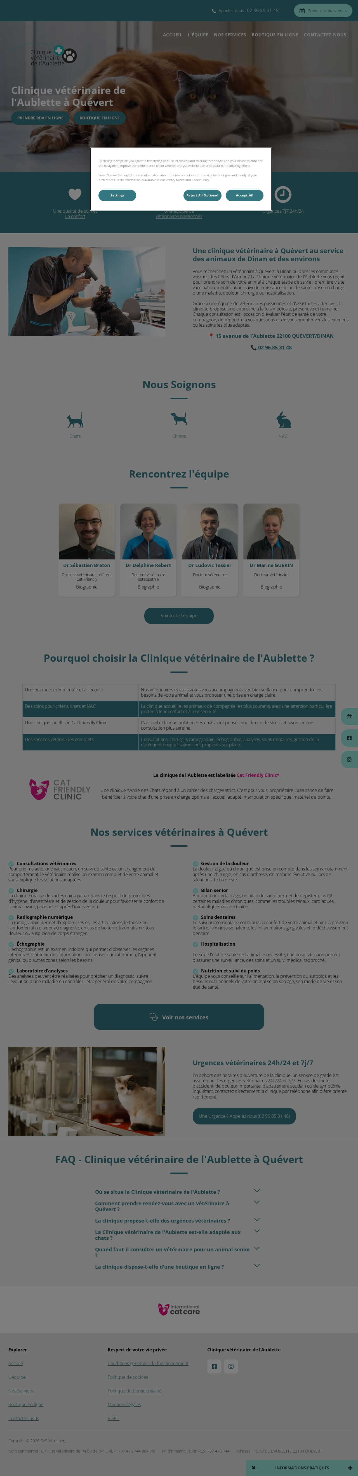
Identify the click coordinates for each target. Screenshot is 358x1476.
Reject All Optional (202, 195)
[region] (181, 179)
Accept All (244, 195)
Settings (117, 195)
